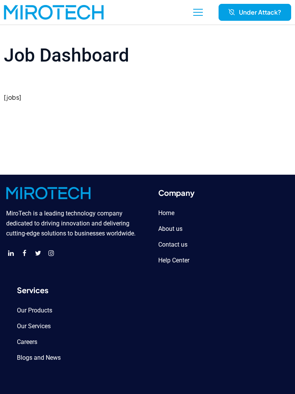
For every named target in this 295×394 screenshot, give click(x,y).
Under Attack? (260, 12)
